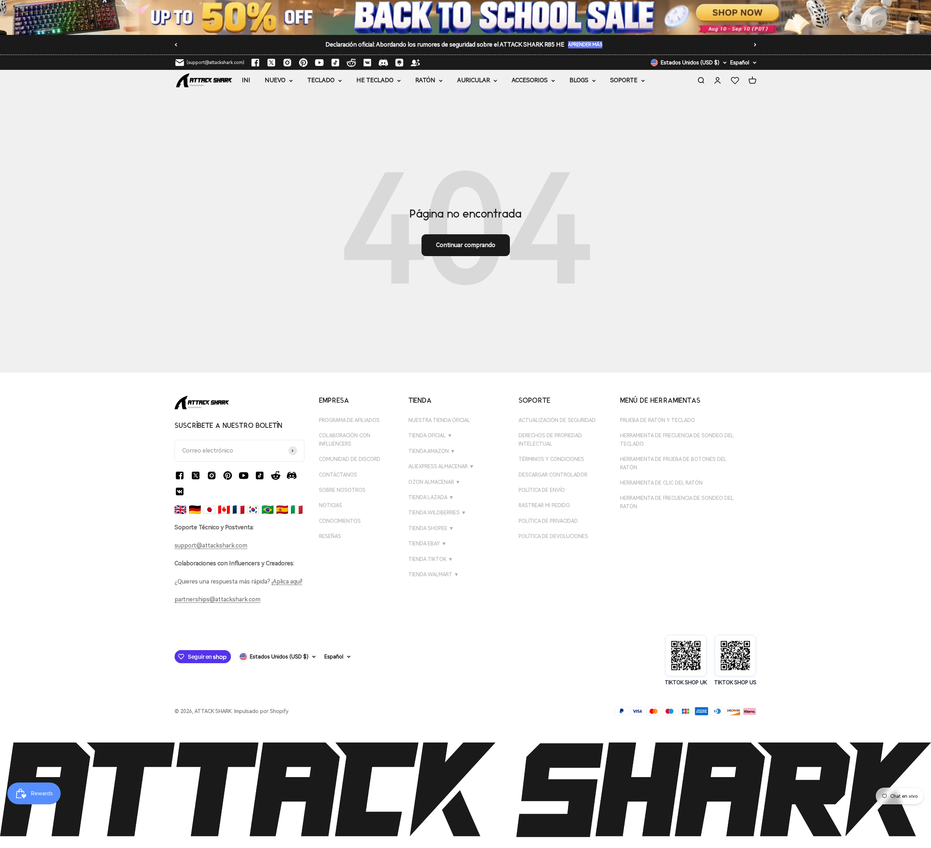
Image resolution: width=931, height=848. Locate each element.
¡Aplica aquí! (287, 581)
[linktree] (399, 62)
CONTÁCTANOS (338, 475)
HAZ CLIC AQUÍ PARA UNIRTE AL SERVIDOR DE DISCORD (446, 44)
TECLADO (321, 80)
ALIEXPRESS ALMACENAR (441, 466)
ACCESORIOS (530, 80)
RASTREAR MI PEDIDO (544, 505)
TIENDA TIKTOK (430, 559)
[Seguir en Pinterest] (303, 62)
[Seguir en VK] (367, 62)
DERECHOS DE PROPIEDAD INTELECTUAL (550, 439)
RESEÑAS (330, 536)
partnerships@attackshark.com (217, 599)
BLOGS (579, 80)
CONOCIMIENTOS (340, 521)
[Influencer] (415, 62)
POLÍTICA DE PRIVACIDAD (548, 521)
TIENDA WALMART (433, 574)
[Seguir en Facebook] (255, 62)
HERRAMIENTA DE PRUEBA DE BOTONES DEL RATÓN (673, 463)
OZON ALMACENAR (434, 482)
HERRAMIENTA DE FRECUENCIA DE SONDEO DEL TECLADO (677, 439)
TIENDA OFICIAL (430, 435)
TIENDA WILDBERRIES (437, 512)
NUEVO (275, 80)
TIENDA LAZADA (431, 497)
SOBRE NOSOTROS (342, 490)
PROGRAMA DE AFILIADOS (349, 420)
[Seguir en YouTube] (319, 62)
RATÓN (425, 80)
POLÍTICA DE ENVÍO (542, 490)
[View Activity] (465, 17)
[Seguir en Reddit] (351, 62)
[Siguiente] (755, 44)
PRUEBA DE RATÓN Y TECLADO (657, 420)
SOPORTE (624, 80)
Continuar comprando (465, 245)
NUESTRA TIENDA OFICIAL (439, 420)
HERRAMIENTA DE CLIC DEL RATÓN (661, 483)
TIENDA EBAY (427, 543)
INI (246, 80)
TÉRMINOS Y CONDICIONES (551, 459)
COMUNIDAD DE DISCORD (349, 459)
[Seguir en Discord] (383, 62)
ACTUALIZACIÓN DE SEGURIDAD (557, 420)
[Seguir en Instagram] (287, 62)
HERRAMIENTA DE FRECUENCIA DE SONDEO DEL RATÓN (677, 502)
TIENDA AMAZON (431, 451)
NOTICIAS (330, 505)
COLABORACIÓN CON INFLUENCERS (344, 439)
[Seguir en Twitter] (271, 62)
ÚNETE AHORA (544, 45)
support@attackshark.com (211, 545)
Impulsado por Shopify (261, 711)
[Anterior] (176, 44)
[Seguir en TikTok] (335, 62)
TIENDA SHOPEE (431, 528)
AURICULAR (473, 80)
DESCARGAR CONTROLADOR (553, 475)
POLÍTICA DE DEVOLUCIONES (553, 536)
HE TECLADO (374, 80)
